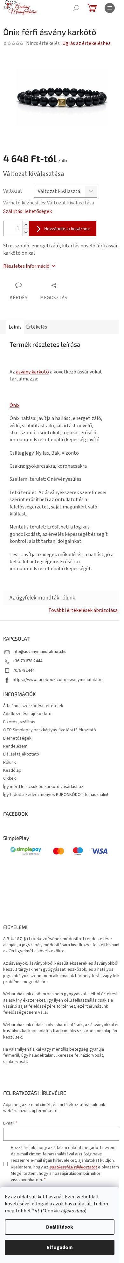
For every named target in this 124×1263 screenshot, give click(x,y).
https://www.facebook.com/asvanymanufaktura (58, 680)
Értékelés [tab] (36, 326)
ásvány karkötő (32, 371)
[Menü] (109, 8)
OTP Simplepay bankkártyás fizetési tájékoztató (49, 730)
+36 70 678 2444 (27, 661)
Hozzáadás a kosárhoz (67, 228)
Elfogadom (60, 1247)
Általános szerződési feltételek (33, 706)
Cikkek (9, 778)
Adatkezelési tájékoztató (27, 714)
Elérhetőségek (17, 738)
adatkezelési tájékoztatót (73, 1167)
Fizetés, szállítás (19, 722)
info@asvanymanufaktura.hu (39, 652)
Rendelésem (15, 746)
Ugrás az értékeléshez (86, 43)
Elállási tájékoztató (21, 754)
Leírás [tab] (15, 326)
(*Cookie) (63, 1210)
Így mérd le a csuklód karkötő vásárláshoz (43, 787)
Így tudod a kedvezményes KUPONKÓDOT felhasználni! (55, 794)
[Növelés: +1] (26, 225)
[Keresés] (76, 8)
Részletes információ (26, 266)
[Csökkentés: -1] (26, 232)
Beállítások (59, 1227)
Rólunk (9, 762)
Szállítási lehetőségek (27, 211)
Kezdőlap (12, 770)
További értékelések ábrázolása (83, 610)
